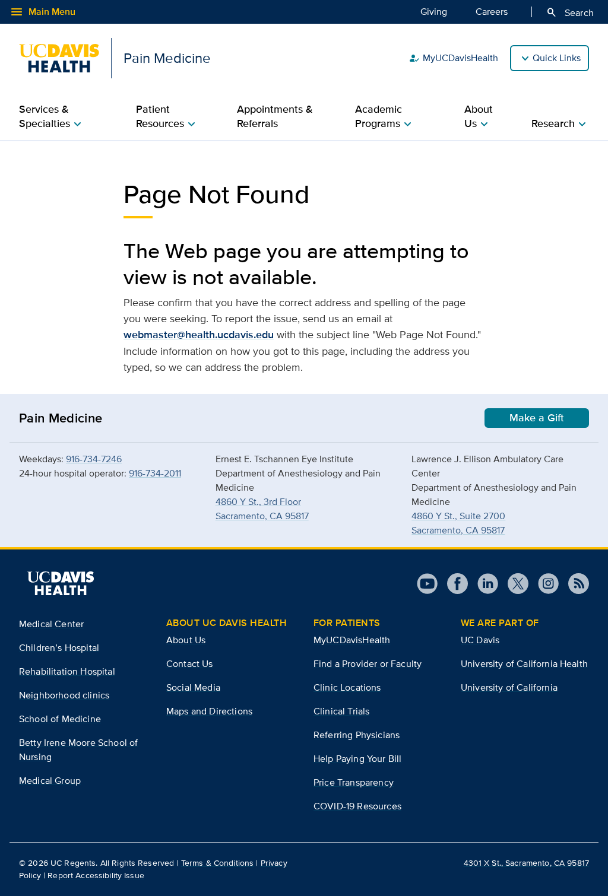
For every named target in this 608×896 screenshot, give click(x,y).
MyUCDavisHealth (453, 58)
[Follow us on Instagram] (543, 583)
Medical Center (51, 624)
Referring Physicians (357, 735)
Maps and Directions (209, 711)
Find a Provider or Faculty (368, 664)
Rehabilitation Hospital (67, 671)
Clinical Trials (341, 711)
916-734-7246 (94, 459)
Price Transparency (354, 782)
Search (570, 12)
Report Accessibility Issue (96, 875)
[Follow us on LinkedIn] (483, 583)
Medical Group (50, 780)
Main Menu (42, 12)
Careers (492, 11)
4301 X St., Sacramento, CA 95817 (526, 863)
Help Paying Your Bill (357, 758)
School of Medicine (60, 719)
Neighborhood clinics (64, 695)
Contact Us (189, 664)
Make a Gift (536, 417)
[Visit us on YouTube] (427, 583)
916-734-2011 (155, 473)
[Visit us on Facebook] (453, 583)
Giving (433, 11)
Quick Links (557, 58)
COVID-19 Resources (357, 806)
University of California (509, 687)
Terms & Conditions (217, 863)
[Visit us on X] (513, 583)
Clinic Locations (347, 687)
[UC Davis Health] (60, 583)
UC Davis (480, 640)
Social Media (193, 687)
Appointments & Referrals (275, 116)
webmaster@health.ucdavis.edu (199, 334)
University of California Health (524, 664)
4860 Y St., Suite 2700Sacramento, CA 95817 (458, 523)
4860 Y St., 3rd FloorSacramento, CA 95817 (262, 509)
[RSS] (574, 583)
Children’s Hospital (59, 647)
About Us (185, 640)
